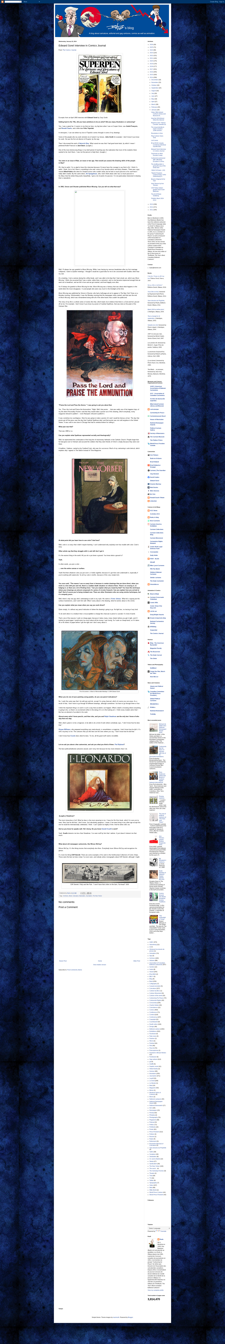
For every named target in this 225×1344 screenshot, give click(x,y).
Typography (153, 1183)
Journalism (89, 896)
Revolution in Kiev (157, 133)
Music (151, 1097)
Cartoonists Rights (155, 1000)
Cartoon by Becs (154, 991)
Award (151, 972)
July (152, 93)
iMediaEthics (154, 704)
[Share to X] (86, 893)
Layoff (151, 1078)
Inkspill (152, 562)
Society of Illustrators (157, 433)
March (153, 104)
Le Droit (151, 1081)
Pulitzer (151, 1134)
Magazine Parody (156, 648)
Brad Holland (154, 462)
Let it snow (154, 140)
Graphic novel (153, 1066)
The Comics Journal (69, 50)
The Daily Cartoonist (157, 581)
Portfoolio (152, 1127)
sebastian (153, 501)
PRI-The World (155, 569)
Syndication (153, 1164)
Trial (150, 1175)
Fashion (152, 1038)
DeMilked (153, 668)
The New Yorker (97, 896)
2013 (151, 204)
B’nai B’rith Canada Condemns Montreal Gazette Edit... (158, 144)
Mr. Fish (152, 494)
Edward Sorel (154, 480)
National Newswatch (157, 711)
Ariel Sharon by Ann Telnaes (157, 184)
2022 (151, 55)
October (154, 85)
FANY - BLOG (154, 559)
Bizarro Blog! (154, 594)
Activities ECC (155, 514)
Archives (65, 896)
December (154, 80)
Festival (151, 1043)
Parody (151, 1113)
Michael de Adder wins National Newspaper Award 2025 (162, 728)
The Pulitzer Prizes (156, 440)
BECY (151, 976)
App (150, 956)
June (153, 96)
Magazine (152, 1088)
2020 (151, 61)
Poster (151, 1129)
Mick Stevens (154, 491)
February (154, 107)
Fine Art (151, 1048)
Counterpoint (153, 1022)
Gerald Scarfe (107, 829)
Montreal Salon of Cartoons (155, 1093)
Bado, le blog (154, 517)
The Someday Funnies (156, 1171)
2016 (151, 72)
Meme (151, 1090)
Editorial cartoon (154, 1029)
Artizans (152, 960)
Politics (151, 1124)
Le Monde (152, 1083)
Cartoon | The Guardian (157, 470)
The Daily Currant (156, 655)
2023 (151, 53)
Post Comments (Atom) (74, 970)
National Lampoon (155, 1099)
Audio (151, 969)
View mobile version (99, 965)
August (153, 91)
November (154, 82)
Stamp (151, 1161)
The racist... (153, 1168)
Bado (161, 1239)
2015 (151, 74)
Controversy (153, 1017)
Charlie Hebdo (154, 1005)
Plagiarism (152, 1120)
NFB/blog (153, 627)
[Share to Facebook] (88, 893)
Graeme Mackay (155, 484)
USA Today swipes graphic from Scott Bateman (157, 189)
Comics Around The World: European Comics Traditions (162, 898)
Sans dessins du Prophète (156, 300)
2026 (151, 44)
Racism (151, 1136)
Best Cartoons (155, 521)
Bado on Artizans (156, 458)
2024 (151, 50)
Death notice (153, 1024)
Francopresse (153, 1050)
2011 (151, 210)
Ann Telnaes (154, 455)
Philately (152, 1115)
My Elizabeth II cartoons (162, 860)
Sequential (153, 630)
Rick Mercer (154, 677)
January (154, 110)
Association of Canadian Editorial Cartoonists (157, 963)
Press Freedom (154, 1132)
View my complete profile (156, 1290)
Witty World (153, 1190)
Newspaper (153, 1110)
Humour (152, 1071)
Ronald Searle (67, 128)
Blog (150, 979)
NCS (150, 1108)
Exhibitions (152, 1031)
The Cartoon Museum (157, 437)
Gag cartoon (153, 1059)
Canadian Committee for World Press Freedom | (157, 693)
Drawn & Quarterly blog (158, 618)
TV (150, 1178)
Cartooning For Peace (156, 998)
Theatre (151, 1173)
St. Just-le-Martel (154, 1159)
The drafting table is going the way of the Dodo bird (158, 165)
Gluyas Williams (64, 729)
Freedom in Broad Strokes (157, 1053)
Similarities (152, 1156)
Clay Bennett (154, 474)
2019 (151, 64)
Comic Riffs (154, 602)
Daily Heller (154, 555)
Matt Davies (154, 487)
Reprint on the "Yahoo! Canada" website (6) (158, 123)
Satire (151, 1152)
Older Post (136, 961)
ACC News (153, 510)
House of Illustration (156, 419)
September (155, 88)
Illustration (82, 896)
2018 (151, 66)
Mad (150, 1085)
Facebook (152, 1034)
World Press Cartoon (156, 1192)
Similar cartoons (155, 577)
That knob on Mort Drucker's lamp (157, 154)
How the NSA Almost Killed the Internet (157, 119)
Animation (152, 953)
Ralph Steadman (110, 716)
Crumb (72, 736)
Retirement (152, 1141)
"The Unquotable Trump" (162, 917)
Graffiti (151, 1064)
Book (70, 896)
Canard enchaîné (155, 986)
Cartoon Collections (156, 529)
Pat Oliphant (119, 744)
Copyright (152, 1019)
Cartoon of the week (155, 995)
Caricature (76, 896)
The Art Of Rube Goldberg (156, 195)
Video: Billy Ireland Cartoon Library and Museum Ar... (158, 113)
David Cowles (154, 477)
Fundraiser (152, 1057)
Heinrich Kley (84, 143)
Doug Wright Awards (157, 614)
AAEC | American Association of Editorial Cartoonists (158, 388)
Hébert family (153, 1069)
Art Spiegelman (91, 174)
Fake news (152, 1036)
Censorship (153, 1003)
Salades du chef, (153, 325)
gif (150, 1061)
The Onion (153, 658)
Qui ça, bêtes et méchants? (155, 285)
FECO (151, 1041)
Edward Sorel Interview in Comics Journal (158, 150)
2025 (151, 47)
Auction (151, 967)
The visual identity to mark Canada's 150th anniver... (157, 128)
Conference (153, 1012)
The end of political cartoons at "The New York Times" (162, 818)
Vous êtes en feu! (153, 292)
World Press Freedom (156, 1195)
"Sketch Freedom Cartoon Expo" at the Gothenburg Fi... (158, 174)
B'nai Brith (152, 974)
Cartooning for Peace (157, 413)
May (152, 99)
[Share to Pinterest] (90, 893)
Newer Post (63, 961)
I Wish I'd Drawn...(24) (158, 170)
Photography (153, 1117)
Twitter (151, 1180)
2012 (151, 207)
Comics (151, 1010)
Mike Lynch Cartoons (157, 565)
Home (100, 961)
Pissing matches (161, 797)
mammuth (116, 1317)
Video (151, 1185)
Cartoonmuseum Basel (158, 416)
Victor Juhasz (116, 599)
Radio (151, 1139)
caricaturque (154, 409)
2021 (151, 58)
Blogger (130, 1317)
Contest (151, 1014)
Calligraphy (153, 983)
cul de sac (153, 611)
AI (150, 947)
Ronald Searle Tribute (157, 497)
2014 (151, 77)
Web (150, 1187)
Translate (163, 1231)
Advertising (153, 944)
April (153, 101)
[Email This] (81, 893)
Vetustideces (154, 584)
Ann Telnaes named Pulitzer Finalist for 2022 (162, 840)
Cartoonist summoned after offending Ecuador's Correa (158, 159)
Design (151, 1026)
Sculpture (152, 1154)
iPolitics (152, 707)
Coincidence (153, 1007)
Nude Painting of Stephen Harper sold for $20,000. (162, 875)
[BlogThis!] (84, 893)
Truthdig (153, 714)
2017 (151, 69)
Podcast (152, 1122)
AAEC (151, 942)
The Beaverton (155, 652)
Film (150, 1045)
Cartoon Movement (156, 538)
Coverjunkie (154, 552)
